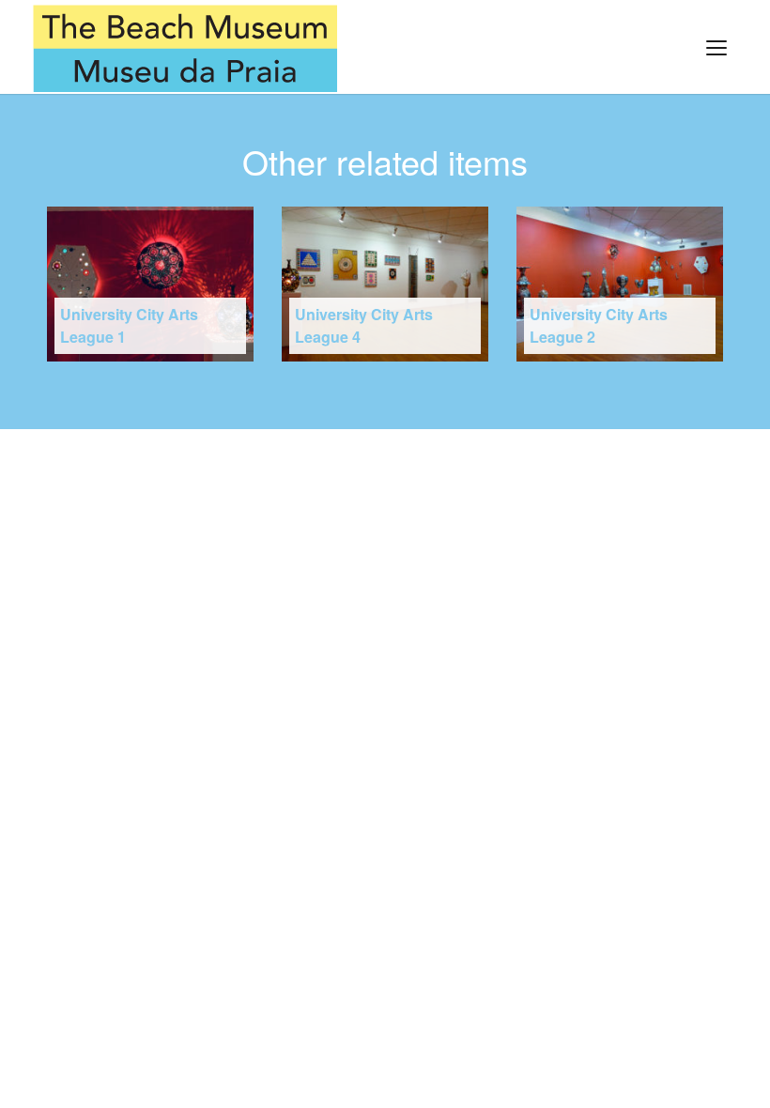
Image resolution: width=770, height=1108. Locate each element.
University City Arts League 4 (364, 325)
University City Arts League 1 (129, 325)
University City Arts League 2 (599, 325)
